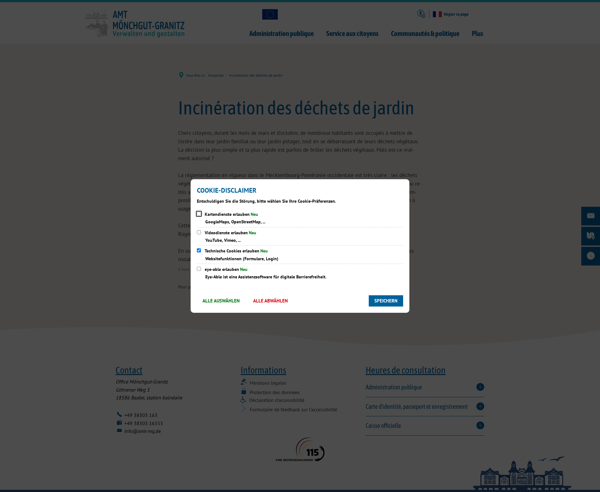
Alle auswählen (221, 301)
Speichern (386, 301)
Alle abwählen (270, 301)
